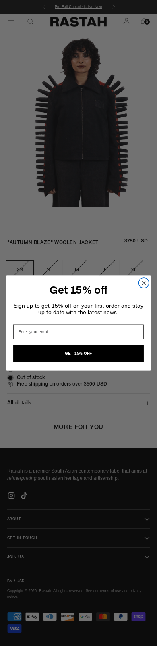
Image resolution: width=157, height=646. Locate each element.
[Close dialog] (144, 283)
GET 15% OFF (78, 353)
